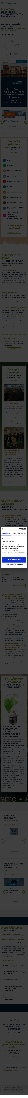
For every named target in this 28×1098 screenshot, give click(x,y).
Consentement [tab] (6, 533)
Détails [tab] (14, 533)
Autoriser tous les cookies (14, 559)
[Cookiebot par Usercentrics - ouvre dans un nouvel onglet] (19, 529)
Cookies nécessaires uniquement (14, 564)
